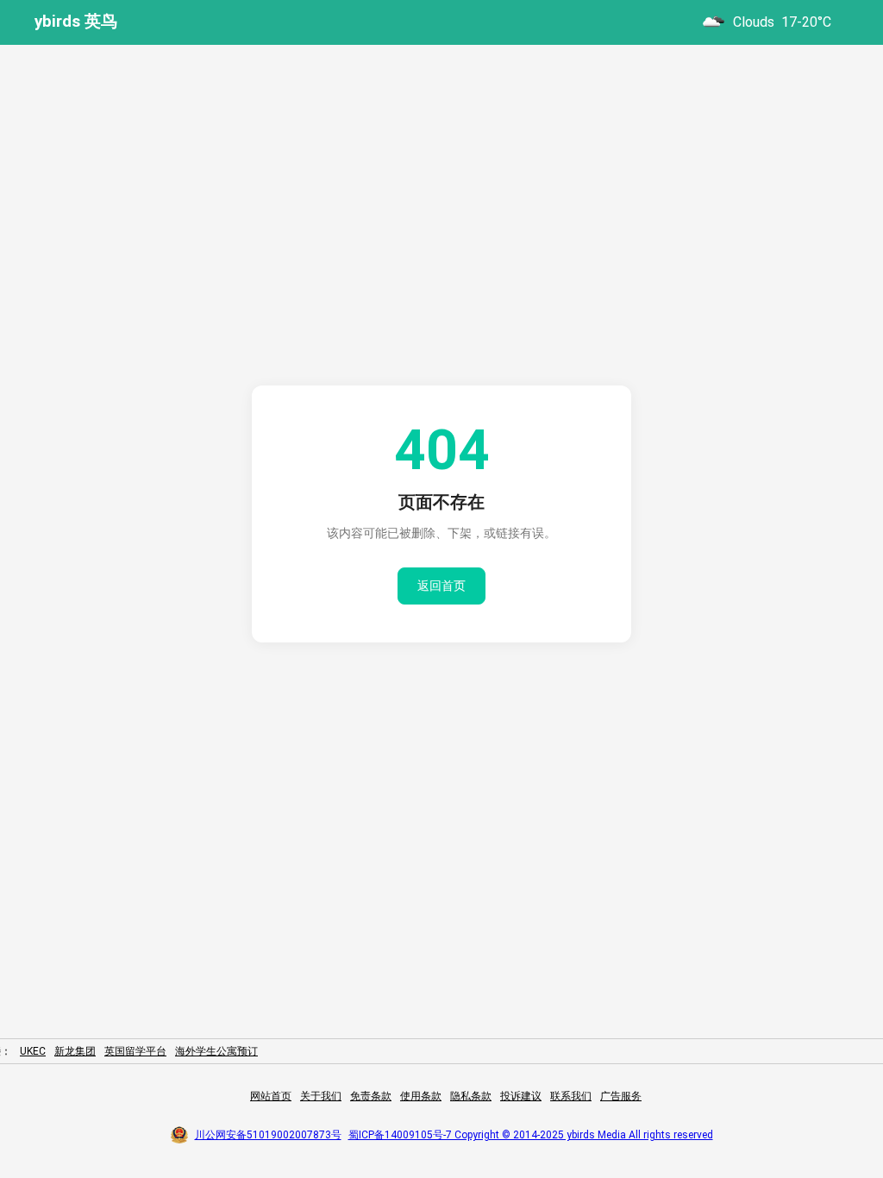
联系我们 (571, 1096)
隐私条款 (471, 1096)
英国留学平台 (135, 1051)
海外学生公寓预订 (216, 1051)
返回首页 (441, 585)
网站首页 (270, 1096)
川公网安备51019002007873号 (268, 1135)
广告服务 (621, 1096)
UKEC (33, 1051)
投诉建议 (521, 1096)
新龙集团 (75, 1051)
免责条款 (370, 1096)
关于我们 (320, 1096)
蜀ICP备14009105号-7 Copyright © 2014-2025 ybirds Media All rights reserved (530, 1135)
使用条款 (421, 1096)
